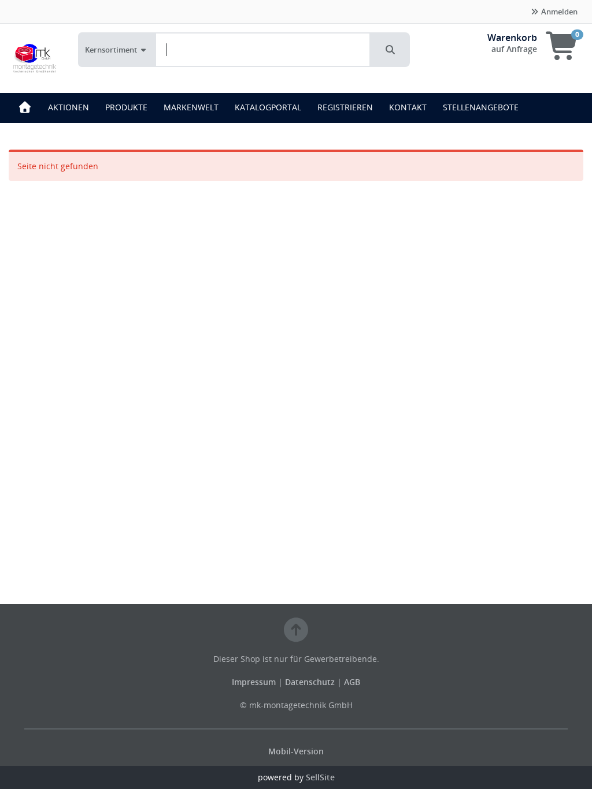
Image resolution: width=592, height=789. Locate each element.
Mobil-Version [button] (296, 751)
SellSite (320, 777)
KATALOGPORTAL (268, 107)
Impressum (255, 681)
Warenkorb (512, 37)
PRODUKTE (126, 107)
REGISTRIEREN (345, 107)
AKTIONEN (68, 107)
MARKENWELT (191, 107)
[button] (390, 49)
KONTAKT (408, 107)
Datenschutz (310, 681)
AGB (352, 681)
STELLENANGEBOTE (481, 107)
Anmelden (558, 11)
